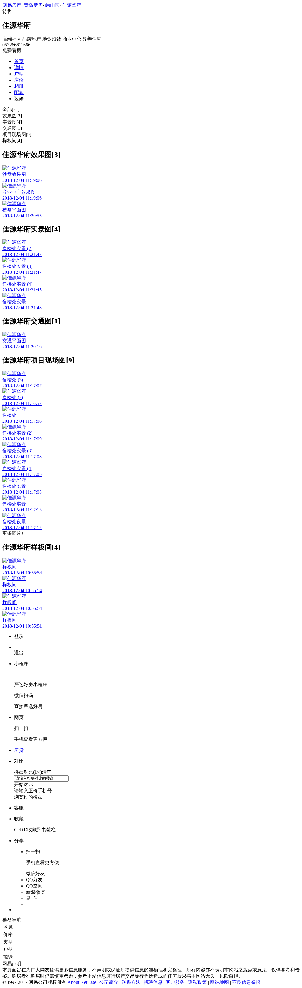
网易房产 (11, 5)
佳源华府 (71, 5)
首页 (19, 61)
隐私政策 (197, 982)
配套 (19, 92)
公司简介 (108, 982)
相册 (19, 86)
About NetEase (82, 982)
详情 (19, 67)
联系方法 (131, 982)
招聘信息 (153, 982)
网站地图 (219, 982)
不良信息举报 (246, 982)
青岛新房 (33, 5)
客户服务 (175, 982)
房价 (19, 79)
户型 (19, 73)
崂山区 (52, 5)
